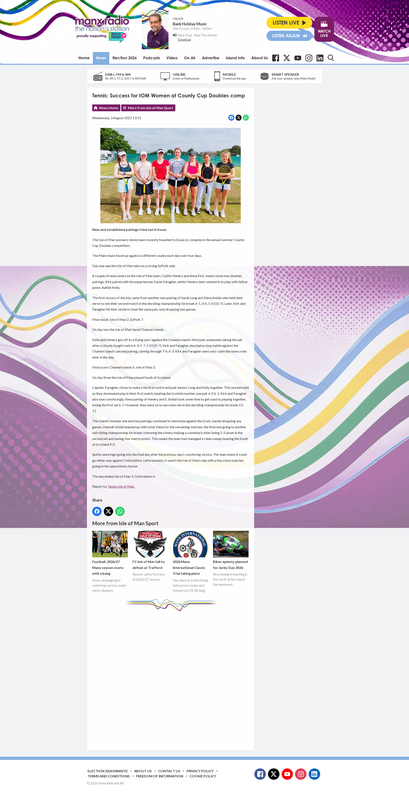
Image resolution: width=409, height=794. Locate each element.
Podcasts (151, 57)
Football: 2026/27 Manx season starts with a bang (108, 567)
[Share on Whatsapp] (246, 118)
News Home (108, 108)
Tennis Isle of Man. (121, 486)
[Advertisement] (172, 677)
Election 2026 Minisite (108, 771)
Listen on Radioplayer (186, 78)
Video (172, 57)
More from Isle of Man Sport (150, 108)
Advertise (210, 57)
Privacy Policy (200, 771)
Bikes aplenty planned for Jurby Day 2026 (230, 564)
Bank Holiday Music (190, 24)
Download (184, 39)
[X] (286, 58)
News (101, 57)
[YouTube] (297, 58)
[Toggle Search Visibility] (331, 58)
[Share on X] (239, 118)
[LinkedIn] (320, 58)
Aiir (122, 783)
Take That (185, 35)
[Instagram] (308, 58)
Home (84, 57)
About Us (259, 57)
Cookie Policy (203, 776)
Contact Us (169, 771)
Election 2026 (124, 57)
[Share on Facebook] (231, 118)
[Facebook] (275, 58)
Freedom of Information (159, 776)
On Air (190, 57)
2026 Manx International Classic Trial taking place (189, 567)
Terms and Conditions (109, 776)
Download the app (234, 78)
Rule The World (205, 35)
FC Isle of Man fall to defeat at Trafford (148, 564)
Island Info (235, 57)
